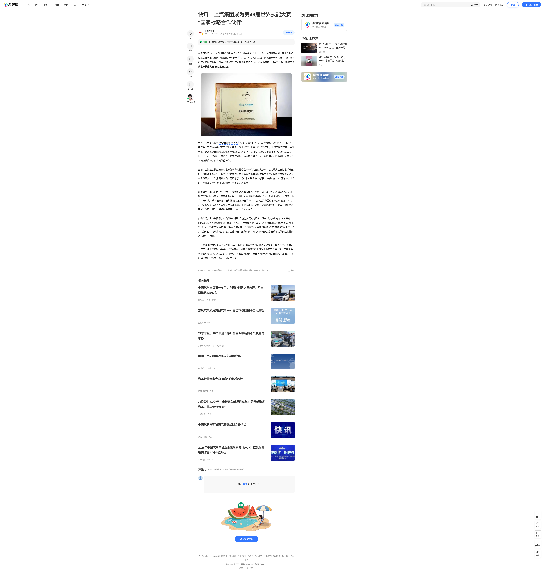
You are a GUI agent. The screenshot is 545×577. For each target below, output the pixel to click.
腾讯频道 (285, 556)
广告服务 (250, 556)
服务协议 (224, 556)
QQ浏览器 (276, 556)
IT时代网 (202, 368)
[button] (339, 25)
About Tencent (213, 556)
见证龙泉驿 (203, 391)
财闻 (200, 437)
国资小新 (202, 323)
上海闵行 (202, 414)
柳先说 (201, 300)
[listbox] (246, 370)
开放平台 (241, 556)
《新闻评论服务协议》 (236, 469)
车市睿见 (202, 460)
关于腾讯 (202, 556)
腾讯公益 (267, 556)
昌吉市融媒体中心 (206, 346)
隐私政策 (232, 556)
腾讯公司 (242, 568)
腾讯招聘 (258, 556)
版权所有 (250, 568)
